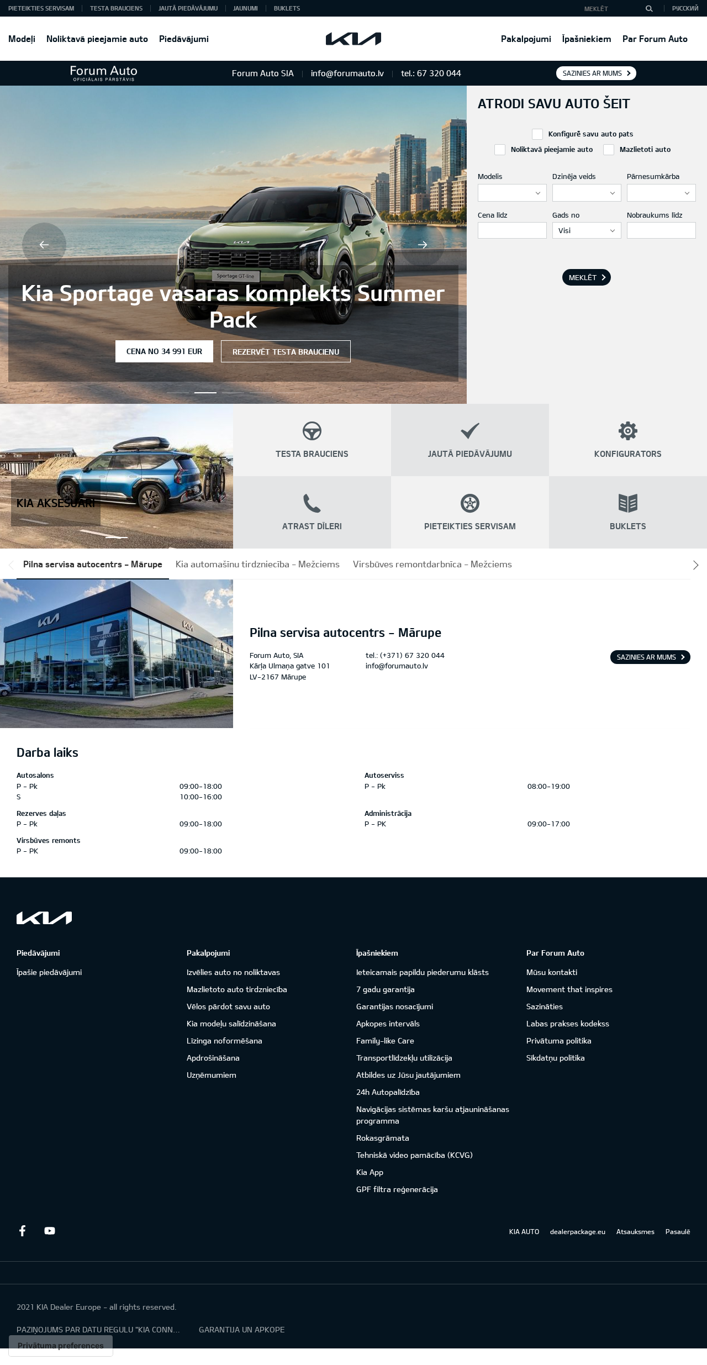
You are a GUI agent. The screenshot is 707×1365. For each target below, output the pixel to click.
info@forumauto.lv (397, 665)
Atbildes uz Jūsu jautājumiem (408, 1074)
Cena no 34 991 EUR (164, 351)
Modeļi (21, 38)
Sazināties (544, 1006)
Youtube (49, 1230)
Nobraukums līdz (655, 214)
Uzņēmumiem (211, 1074)
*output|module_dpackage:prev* (13, 565)
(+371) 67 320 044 (412, 655)
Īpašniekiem (586, 38)
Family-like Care (385, 1040)
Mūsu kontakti (551, 972)
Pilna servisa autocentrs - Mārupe (92, 563)
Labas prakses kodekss (567, 1023)
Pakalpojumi (526, 38)
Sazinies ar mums (592, 73)
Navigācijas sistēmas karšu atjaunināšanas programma (432, 1114)
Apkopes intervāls (388, 1023)
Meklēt (583, 277)
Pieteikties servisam (41, 8)
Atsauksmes (635, 1231)
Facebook (22, 1230)
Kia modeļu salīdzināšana (231, 1023)
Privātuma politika (559, 1040)
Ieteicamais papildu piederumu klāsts (422, 972)
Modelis (490, 176)
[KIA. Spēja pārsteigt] (44, 918)
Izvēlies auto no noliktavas (233, 972)
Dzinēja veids (574, 176)
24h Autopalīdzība (388, 1092)
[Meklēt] (649, 8)
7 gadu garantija (385, 989)
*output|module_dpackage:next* (693, 565)
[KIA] (353, 39)
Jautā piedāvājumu (188, 8)
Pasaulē (678, 1231)
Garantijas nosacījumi (394, 1006)
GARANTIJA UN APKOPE (241, 1329)
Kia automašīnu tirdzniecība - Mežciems (258, 563)
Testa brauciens (116, 8)
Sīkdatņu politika (555, 1057)
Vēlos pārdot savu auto (228, 1006)
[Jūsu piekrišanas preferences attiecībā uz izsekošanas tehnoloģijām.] (61, 1345)
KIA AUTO (524, 1231)
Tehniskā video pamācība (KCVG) (414, 1155)
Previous (44, 245)
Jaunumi (245, 8)
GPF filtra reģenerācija (397, 1189)
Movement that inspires (569, 989)
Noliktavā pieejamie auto (97, 38)
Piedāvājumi (184, 38)
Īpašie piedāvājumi (49, 972)
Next (422, 245)
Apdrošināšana (213, 1057)
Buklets (287, 8)
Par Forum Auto (655, 38)
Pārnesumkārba (653, 176)
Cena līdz (493, 214)
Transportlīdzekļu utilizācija (404, 1057)
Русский (685, 8)
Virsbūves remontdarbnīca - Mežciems (432, 563)
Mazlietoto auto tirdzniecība (237, 989)
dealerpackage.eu (577, 1231)
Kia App (369, 1172)
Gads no (565, 214)
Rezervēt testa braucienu (286, 351)
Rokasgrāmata (382, 1137)
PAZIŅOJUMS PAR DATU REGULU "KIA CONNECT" (99, 1329)
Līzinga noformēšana (224, 1040)
